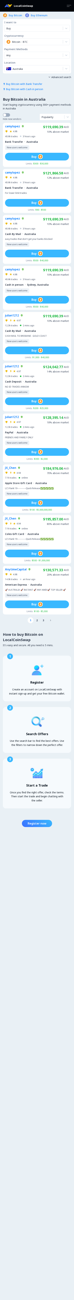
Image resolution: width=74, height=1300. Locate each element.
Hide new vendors (12, 119)
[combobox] (6, 42)
